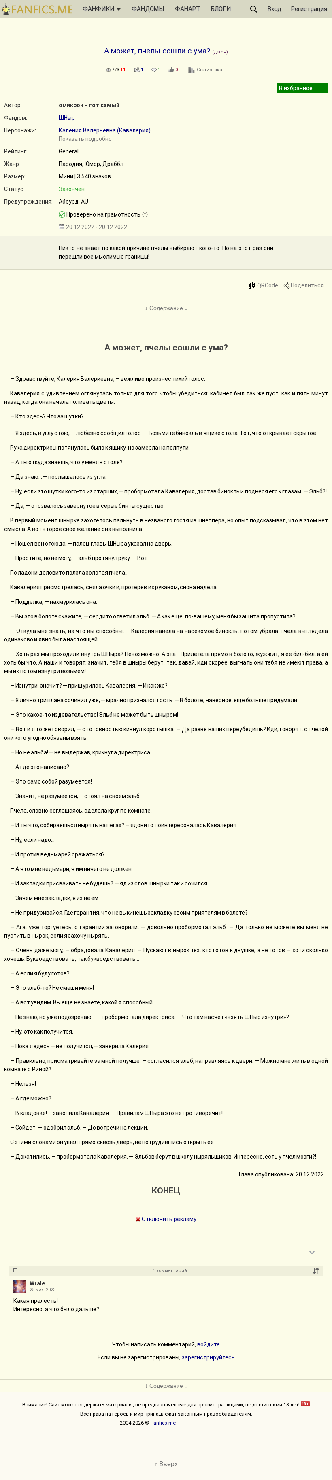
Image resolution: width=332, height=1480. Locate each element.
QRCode (267, 285)
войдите (208, 1344)
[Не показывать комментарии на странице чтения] (15, 1271)
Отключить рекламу (168, 1219)
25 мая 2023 (42, 1289)
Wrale (37, 1283)
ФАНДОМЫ (148, 9)
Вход (274, 9)
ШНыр (67, 118)
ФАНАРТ (187, 9)
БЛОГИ (221, 9)
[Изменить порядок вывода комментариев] (316, 1271)
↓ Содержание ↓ (166, 308)
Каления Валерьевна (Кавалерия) (105, 130)
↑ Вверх (166, 1464)
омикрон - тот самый (89, 105)
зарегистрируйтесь (208, 1357)
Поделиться (307, 285)
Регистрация (309, 9)
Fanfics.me (163, 1423)
